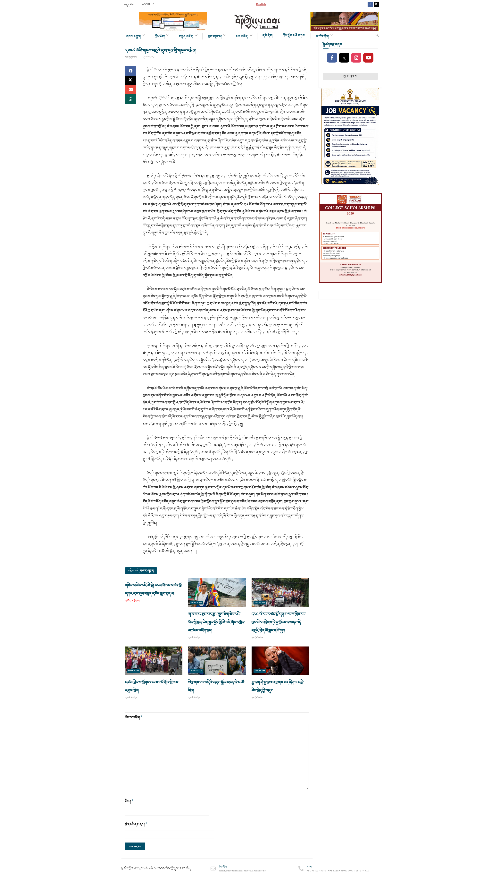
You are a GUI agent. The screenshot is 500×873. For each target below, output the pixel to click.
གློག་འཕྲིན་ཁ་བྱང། (136, 824)
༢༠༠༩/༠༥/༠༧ (148, 57)
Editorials (196, 671)
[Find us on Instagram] (356, 58)
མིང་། (129, 801)
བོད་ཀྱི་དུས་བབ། (131, 57)
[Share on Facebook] (130, 71)
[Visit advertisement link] (173, 21)
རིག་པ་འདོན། (134, 717)
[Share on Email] (130, 89)
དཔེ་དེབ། (267, 35)
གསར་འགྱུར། (133, 36)
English (261, 5)
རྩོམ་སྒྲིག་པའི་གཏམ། (294, 35)
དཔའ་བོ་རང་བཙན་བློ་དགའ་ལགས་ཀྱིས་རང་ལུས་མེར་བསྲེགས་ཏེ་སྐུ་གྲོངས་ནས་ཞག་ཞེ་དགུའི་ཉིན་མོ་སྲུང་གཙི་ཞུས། (279, 622)
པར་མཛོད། (242, 36)
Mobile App (196, 603)
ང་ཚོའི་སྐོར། (322, 36)
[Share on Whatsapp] (130, 99)
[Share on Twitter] (130, 80)
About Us (148, 4)
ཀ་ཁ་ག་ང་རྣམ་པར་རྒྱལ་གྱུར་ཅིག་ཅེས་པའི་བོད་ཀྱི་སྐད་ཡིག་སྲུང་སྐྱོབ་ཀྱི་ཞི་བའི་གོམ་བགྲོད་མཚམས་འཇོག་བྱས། (216, 622)
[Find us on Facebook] (370, 5)
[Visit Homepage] (257, 21)
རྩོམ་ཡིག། (160, 36)
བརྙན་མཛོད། (186, 36)
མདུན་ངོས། (129, 5)
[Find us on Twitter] (376, 5)
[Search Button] (377, 36)
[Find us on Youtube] (368, 58)
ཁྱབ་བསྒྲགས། (215, 36)
